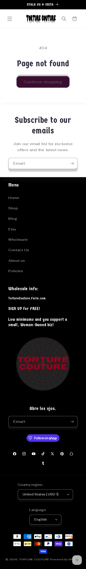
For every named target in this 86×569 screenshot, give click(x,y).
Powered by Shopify (65, 559)
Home (13, 198)
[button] (9, 19)
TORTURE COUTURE (34, 559)
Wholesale (18, 239)
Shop (13, 208)
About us (16, 260)
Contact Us (18, 250)
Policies (15, 271)
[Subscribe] (72, 163)
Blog (12, 218)
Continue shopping (43, 82)
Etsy (12, 229)
